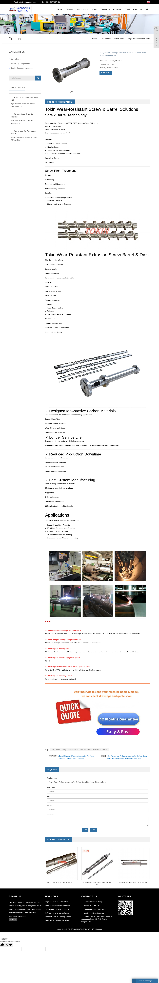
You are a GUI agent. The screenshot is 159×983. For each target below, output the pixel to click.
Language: (142, 2)
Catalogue (117, 9)
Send (85, 830)
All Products (81, 9)
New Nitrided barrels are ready (57, 920)
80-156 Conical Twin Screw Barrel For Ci (60, 882)
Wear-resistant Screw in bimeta (57, 905)
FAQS (127, 9)
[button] (87, 9)
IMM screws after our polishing (57, 913)
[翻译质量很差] (9, 945)
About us (69, 9)
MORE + (13, 919)
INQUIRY (106, 73)
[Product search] (38, 78)
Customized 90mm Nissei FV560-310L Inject (133, 882)
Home (59, 9)
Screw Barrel (119, 39)
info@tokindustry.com (97, 913)
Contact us (137, 9)
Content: (50, 815)
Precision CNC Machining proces (58, 917)
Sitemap (98, 929)
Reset (93, 830)
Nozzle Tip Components (20, 63)
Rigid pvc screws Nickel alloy (56, 902)
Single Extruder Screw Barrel (138, 39)
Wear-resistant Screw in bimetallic (22, 115)
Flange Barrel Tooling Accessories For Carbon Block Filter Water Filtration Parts (79, 750)
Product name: (52, 778)
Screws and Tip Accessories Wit (57, 909)
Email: (49, 806)
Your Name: (51, 787)
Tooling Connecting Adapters (22, 68)
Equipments (105, 9)
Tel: (48, 796)
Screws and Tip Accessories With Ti (23, 132)
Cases (94, 9)
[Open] (156, 37)
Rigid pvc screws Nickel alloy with (24, 98)
